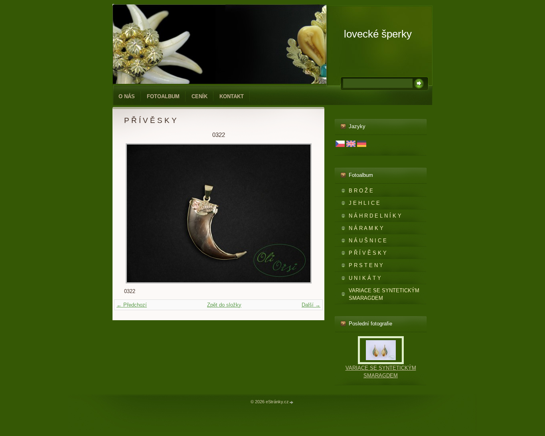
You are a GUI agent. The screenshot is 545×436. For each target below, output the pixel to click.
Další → (311, 305)
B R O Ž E (361, 191)
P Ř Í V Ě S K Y (368, 253)
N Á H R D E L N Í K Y (375, 216)
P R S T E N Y (366, 265)
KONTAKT (231, 96)
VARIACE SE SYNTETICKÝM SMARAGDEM (384, 294)
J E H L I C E (364, 203)
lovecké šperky (378, 34)
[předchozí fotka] (137, 213)
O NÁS (126, 96)
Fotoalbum (163, 96)
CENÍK (199, 96)
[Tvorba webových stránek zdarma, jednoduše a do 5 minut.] (291, 402)
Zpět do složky (224, 305)
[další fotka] (300, 213)
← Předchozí (132, 305)
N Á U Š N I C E (368, 241)
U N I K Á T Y (365, 278)
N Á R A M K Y (366, 228)
